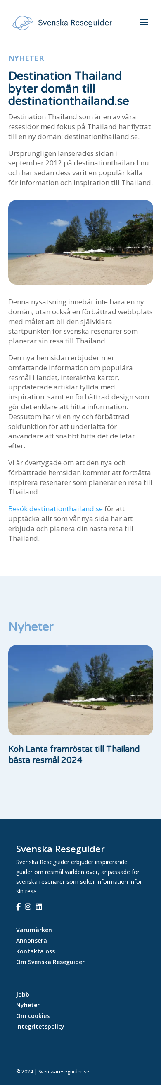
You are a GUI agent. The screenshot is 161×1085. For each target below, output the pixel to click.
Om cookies (33, 1016)
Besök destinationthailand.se (55, 508)
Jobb (22, 994)
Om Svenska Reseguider (50, 962)
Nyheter (26, 58)
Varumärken (34, 930)
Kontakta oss (35, 951)
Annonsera (31, 940)
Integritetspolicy (40, 1026)
